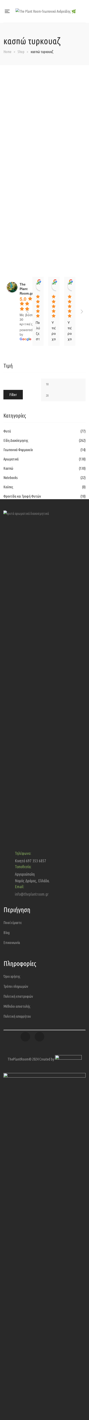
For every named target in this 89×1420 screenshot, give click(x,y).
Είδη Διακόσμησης (15, 440)
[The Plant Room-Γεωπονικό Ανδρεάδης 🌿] (46, 11)
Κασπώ (8, 468)
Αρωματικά (10, 459)
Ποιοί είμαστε (12, 923)
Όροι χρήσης (11, 976)
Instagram (39, 1036)
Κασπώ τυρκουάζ (44, 78)
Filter (13, 395)
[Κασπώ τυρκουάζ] (44, 68)
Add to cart (77, 73)
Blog (6, 933)
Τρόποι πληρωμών (15, 986)
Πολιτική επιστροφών (18, 996)
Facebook (25, 1036)
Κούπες (8, 487)
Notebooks (10, 478)
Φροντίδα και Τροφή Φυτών (22, 496)
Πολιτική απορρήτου (17, 1016)
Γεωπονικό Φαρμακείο (18, 450)
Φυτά (7, 431)
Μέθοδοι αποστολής (16, 1006)
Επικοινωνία (11, 943)
